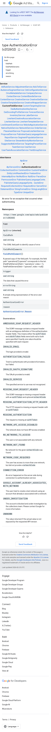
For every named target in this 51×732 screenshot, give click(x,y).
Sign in (45, 3)
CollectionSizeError (9, 170)
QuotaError (39, 183)
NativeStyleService (10, 128)
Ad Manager (29, 3)
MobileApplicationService (35, 125)
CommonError (24, 170)
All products (7, 709)
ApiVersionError (14, 167)
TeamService (18, 147)
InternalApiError (9, 176)
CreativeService (22, 99)
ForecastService (36, 112)
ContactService (13, 96)
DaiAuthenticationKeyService (24, 109)
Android (5, 641)
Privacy (13, 720)
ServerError (41, 186)
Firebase (5, 650)
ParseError (41, 176)
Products (13, 25)
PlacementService (12, 131)
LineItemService (11, 121)
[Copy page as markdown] (27, 49)
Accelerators (7, 593)
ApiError (23, 160)
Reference (9, 28)
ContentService (7, 99)
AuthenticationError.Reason (17, 311)
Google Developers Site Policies (29, 560)
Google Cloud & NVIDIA (11, 597)
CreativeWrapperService (35, 102)
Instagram (6, 617)
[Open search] (38, 3)
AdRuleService (8, 87)
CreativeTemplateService (12, 102)
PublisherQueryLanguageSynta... (18, 183)
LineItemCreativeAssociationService (24, 118)
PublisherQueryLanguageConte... (31, 179)
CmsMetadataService (16, 93)
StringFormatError (23, 189)
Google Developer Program (13, 580)
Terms (4, 720)
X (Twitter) (6, 626)
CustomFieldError (39, 170)
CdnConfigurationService (36, 90)
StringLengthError (39, 189)
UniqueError (28, 192)
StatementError (7, 189)
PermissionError (8, 179)
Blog (4, 609)
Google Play (7, 667)
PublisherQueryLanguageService (32, 134)
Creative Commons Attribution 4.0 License (32, 555)
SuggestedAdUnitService (12, 144)
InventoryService (17, 115)
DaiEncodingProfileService (16, 112)
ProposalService (8, 134)
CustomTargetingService (34, 106)
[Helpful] (18, 34)
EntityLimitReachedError (18, 173)
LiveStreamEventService (12, 125)
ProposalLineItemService (32, 131)
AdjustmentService (24, 87)
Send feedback (12, 39)
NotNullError (21, 176)
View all (5, 671)
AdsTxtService (39, 87)
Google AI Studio (9, 654)
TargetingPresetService (35, 144)
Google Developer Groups (12, 585)
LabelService (32, 115)
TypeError (18, 192)
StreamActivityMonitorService (29, 140)
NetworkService (26, 128)
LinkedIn (5, 621)
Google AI (6, 705)
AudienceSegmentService (12, 90)
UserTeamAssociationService (15, 150)
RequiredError (29, 186)
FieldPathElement (12, 254)
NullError (32, 176)
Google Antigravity (9, 658)
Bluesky (5, 613)
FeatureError (35, 173)
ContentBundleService (31, 96)
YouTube (6, 630)
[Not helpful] (22, 34)
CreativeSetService (38, 99)
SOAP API (36, 25)
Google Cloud (7, 662)
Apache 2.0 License (41, 557)
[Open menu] (4, 3)
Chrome (5, 645)
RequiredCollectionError (12, 186)
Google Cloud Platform (11, 700)
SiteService (10, 140)
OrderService (40, 128)
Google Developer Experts (12, 589)
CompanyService (34, 93)
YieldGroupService (37, 150)
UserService (30, 147)
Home (4, 25)
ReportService (11, 137)
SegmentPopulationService (30, 137)
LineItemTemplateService (31, 121)
